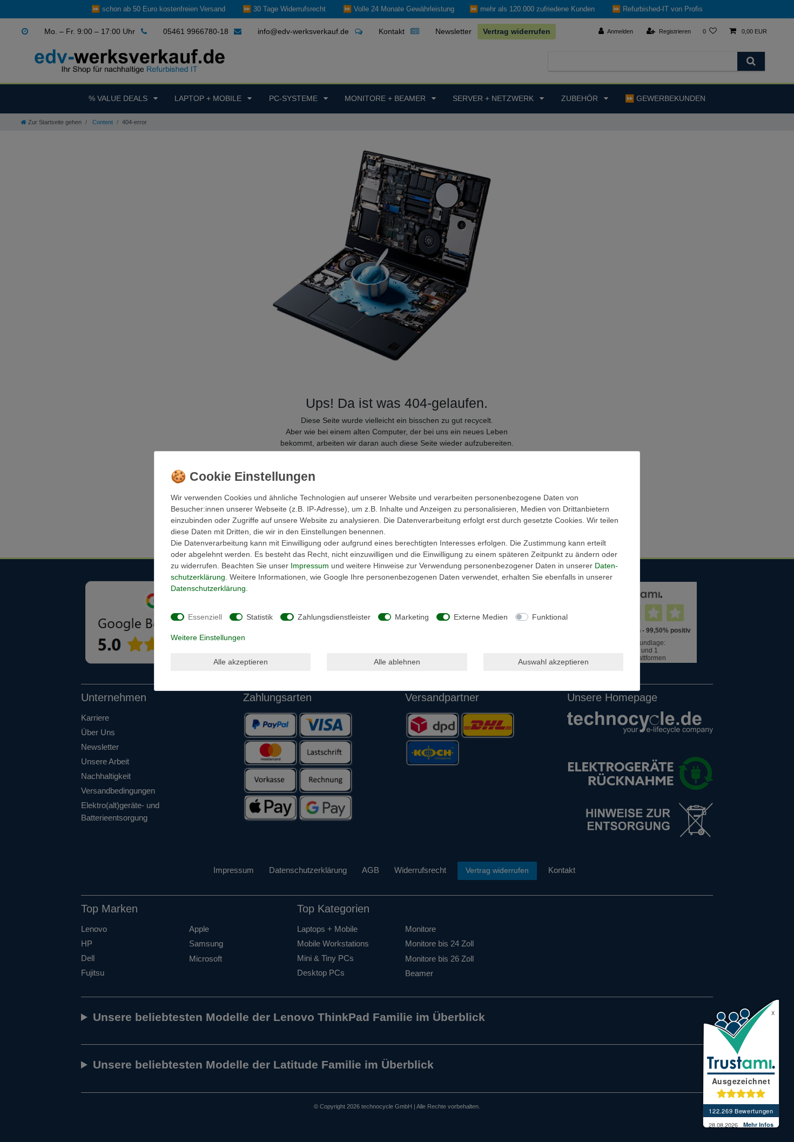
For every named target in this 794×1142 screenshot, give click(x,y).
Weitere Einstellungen (208, 637)
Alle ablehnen (397, 661)
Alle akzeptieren (240, 661)
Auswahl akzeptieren (553, 661)
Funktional (550, 617)
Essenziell (205, 617)
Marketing (412, 617)
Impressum (310, 565)
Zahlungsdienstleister (334, 617)
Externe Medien (481, 617)
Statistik (259, 617)
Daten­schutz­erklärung (208, 588)
